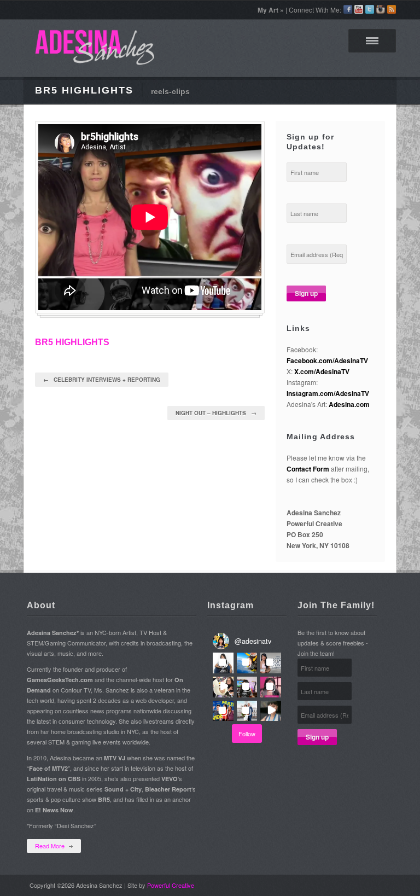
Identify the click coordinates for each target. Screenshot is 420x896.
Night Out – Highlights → (216, 413)
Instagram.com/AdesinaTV (328, 393)
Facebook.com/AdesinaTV (327, 360)
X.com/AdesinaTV (321, 371)
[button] (223, 663)
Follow (246, 733)
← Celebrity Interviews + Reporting (101, 379)
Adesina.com (349, 404)
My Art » (271, 10)
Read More (50, 845)
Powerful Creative (170, 885)
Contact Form (308, 469)
